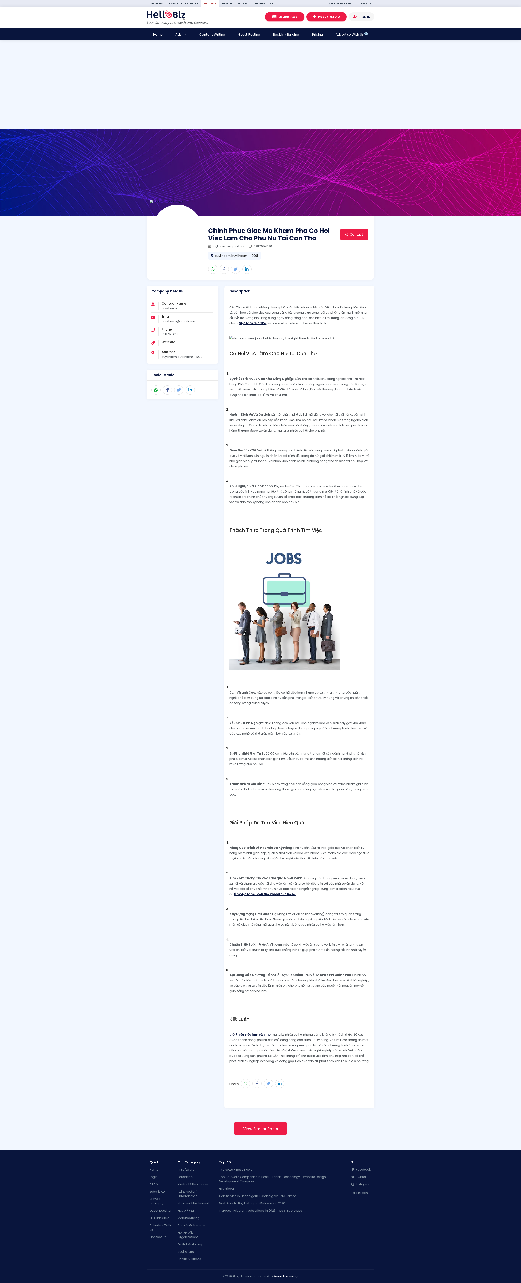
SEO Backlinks (159, 1218)
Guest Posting (249, 34)
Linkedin (362, 1193)
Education (185, 1177)
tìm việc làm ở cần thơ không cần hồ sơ (265, 894)
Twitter (360, 1177)
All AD (154, 1184)
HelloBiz (210, 3)
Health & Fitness (189, 1259)
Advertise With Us (338, 3)
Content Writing (212, 34)
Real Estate (186, 1252)
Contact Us (158, 1237)
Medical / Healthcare (193, 1184)
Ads (178, 34)
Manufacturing (188, 1218)
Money (243, 3)
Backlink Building (286, 34)
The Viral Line (263, 3)
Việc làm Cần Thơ (252, 323)
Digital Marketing (190, 1244)
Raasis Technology (183, 3)
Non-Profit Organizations (188, 1235)
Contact (364, 3)
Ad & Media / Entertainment (188, 1193)
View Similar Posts (260, 1129)
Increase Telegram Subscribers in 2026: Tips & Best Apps (260, 1211)
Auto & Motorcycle (191, 1225)
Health (227, 3)
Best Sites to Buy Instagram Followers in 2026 (252, 1203)
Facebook (363, 1170)
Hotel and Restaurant (193, 1203)
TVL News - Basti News (235, 1170)
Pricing (317, 34)
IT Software (186, 1170)
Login (153, 1177)
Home (158, 34)
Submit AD (157, 1191)
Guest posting (160, 1211)
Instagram (363, 1184)
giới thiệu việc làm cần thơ (250, 1034)
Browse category (156, 1201)
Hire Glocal (226, 1189)
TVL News (156, 3)
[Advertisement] (200, 101)
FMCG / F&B (186, 1211)
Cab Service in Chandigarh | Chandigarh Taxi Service (257, 1196)
